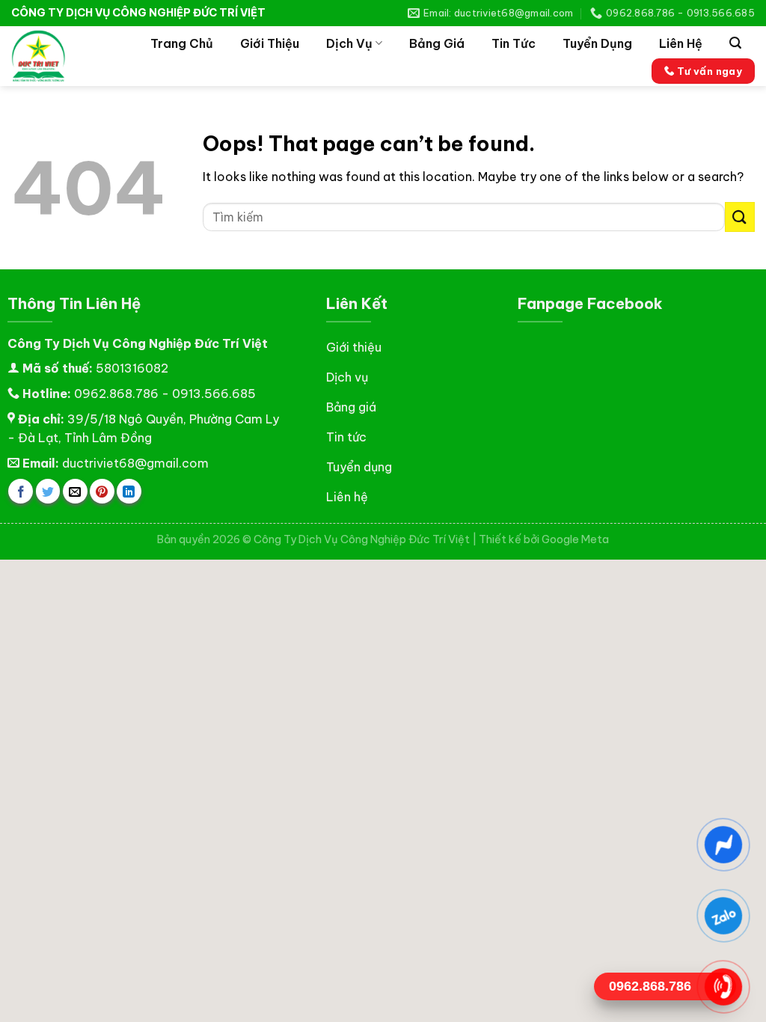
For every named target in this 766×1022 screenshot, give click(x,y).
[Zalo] (723, 915)
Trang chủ (181, 43)
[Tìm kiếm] (735, 43)
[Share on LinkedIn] (129, 491)
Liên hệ (680, 43)
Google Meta (575, 539)
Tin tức (513, 43)
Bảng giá (437, 43)
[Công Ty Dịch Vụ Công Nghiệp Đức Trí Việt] (59, 56)
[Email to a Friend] (75, 491)
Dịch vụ (349, 43)
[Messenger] (723, 844)
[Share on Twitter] (48, 491)
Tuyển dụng (597, 43)
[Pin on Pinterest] (102, 491)
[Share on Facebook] (20, 491)
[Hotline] (723, 986)
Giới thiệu (269, 43)
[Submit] (740, 216)
